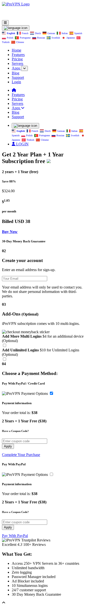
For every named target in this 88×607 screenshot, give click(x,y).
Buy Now (10, 232)
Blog (15, 73)
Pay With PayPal (15, 536)
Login (16, 82)
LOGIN (22, 144)
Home (16, 50)
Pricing (17, 59)
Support (18, 77)
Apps (16, 68)
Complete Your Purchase (21, 455)
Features (18, 55)
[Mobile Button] (5, 22)
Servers (17, 63)
